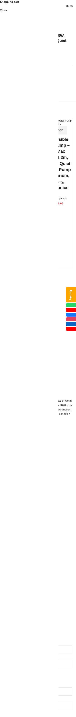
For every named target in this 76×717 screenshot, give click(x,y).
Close (3, 10)
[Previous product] (63, 27)
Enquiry (70, 295)
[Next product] (71, 27)
